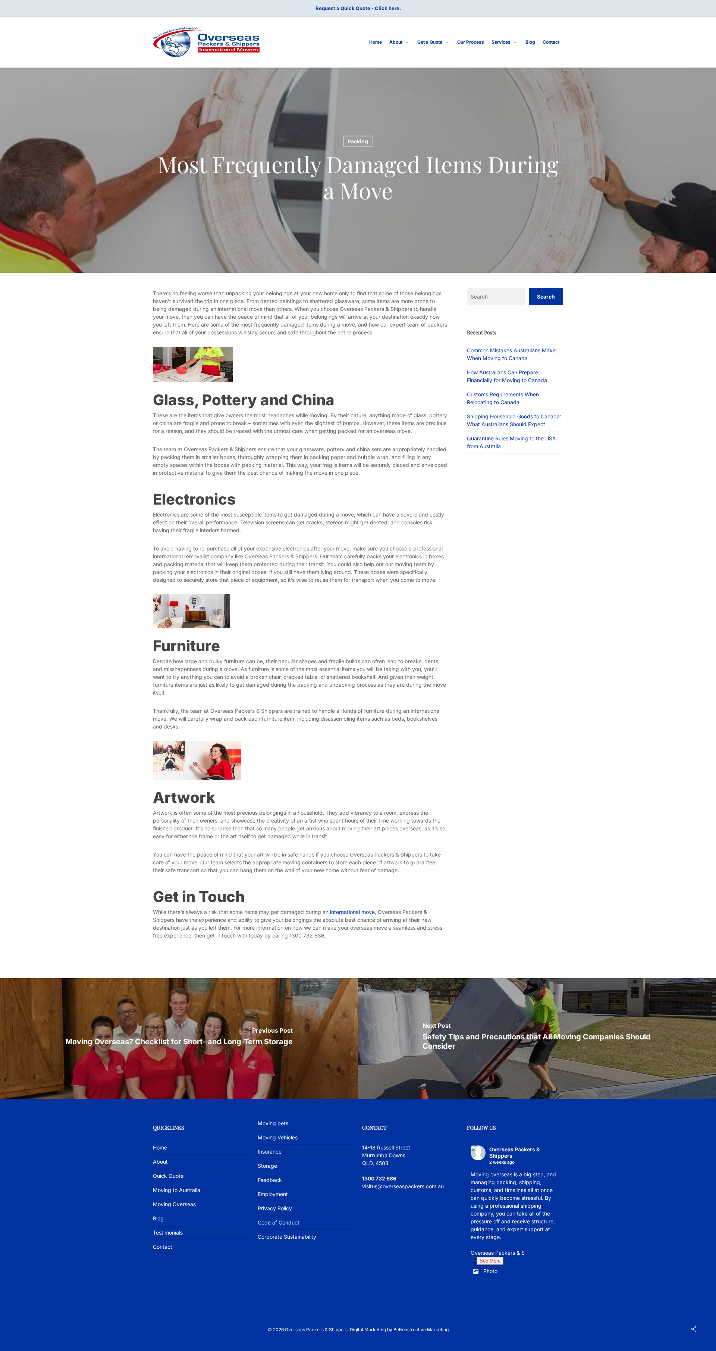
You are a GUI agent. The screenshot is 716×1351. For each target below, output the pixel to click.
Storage (267, 1166)
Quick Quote (168, 1176)
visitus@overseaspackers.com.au (403, 1186)
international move (352, 912)
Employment (273, 1194)
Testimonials (168, 1232)
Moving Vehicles (278, 1137)
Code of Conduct (278, 1222)
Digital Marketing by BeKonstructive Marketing (399, 1329)
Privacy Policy (275, 1208)
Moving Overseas (174, 1204)
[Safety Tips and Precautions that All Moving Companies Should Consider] (537, 1038)
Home (160, 1147)
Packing (358, 141)
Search (546, 296)
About (160, 1161)
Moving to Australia (176, 1190)
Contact (162, 1247)
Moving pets (273, 1123)
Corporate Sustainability (287, 1236)
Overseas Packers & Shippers (514, 1152)
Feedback (270, 1180)
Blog (158, 1218)
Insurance (270, 1151)
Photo (490, 1271)
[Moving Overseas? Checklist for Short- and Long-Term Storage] (179, 1038)
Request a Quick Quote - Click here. (358, 8)
